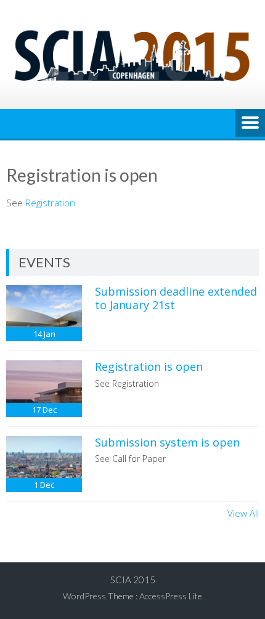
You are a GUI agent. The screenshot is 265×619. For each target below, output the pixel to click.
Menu (250, 124)
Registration (50, 202)
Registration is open (149, 366)
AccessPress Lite (170, 596)
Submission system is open (167, 442)
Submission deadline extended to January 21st (176, 298)
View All (243, 513)
